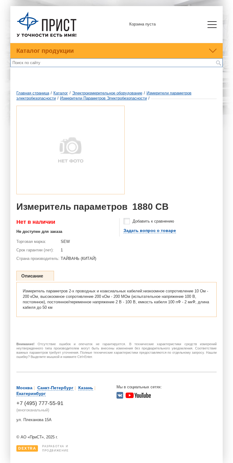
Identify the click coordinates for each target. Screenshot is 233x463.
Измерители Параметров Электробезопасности (103, 98)
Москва (24, 387)
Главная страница (32, 93)
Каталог (60, 93)
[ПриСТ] (46, 36)
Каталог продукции (45, 50)
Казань (85, 387)
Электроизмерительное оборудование (107, 93)
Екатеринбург (31, 393)
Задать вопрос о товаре (149, 230)
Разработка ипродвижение (43, 448)
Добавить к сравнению (153, 221)
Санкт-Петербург (55, 387)
